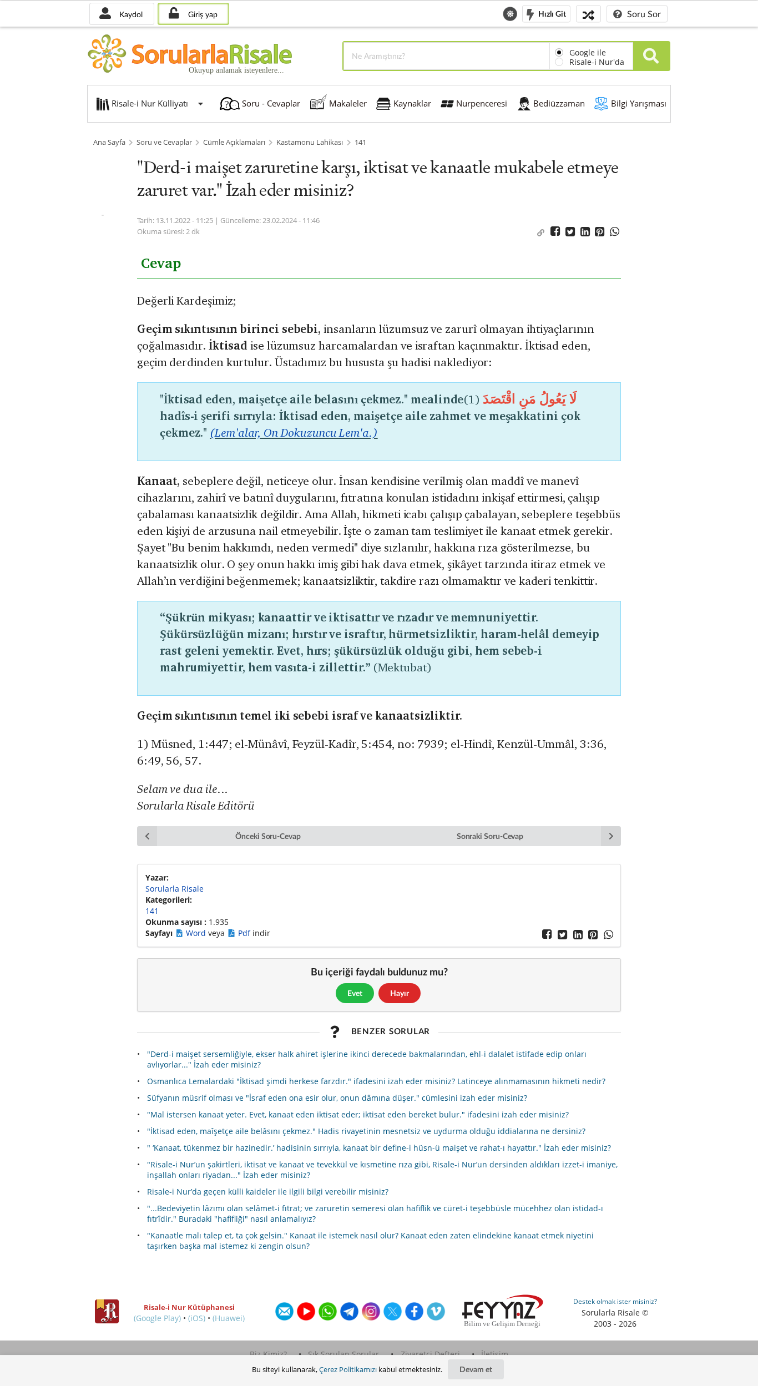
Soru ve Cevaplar (164, 142)
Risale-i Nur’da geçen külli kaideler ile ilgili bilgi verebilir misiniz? (267, 1191)
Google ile (587, 52)
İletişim (494, 1354)
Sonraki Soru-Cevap (490, 836)
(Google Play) (157, 1318)
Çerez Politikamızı (348, 1369)
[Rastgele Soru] (588, 13)
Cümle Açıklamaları (234, 142)
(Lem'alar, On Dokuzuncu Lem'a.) (293, 432)
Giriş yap (202, 14)
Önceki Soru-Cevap (268, 836)
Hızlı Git (551, 13)
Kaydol (130, 14)
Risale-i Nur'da (596, 62)
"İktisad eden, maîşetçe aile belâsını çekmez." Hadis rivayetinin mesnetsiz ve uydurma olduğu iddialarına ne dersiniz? (366, 1131)
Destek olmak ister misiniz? (615, 1301)
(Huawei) (229, 1318)
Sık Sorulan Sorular (343, 1354)
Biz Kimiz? (268, 1354)
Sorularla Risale (174, 888)
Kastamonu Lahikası (309, 142)
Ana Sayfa (109, 142)
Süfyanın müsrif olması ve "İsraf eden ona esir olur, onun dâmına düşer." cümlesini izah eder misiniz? (337, 1097)
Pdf (245, 933)
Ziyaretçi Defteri (430, 1354)
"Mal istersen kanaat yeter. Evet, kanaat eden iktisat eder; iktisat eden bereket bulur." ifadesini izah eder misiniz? (358, 1114)
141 (360, 142)
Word (197, 933)
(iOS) (196, 1318)
